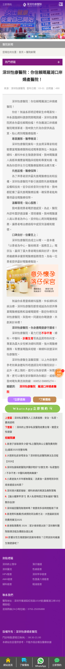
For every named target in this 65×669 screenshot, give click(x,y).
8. (6, 514)
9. (6, 525)
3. (6, 467)
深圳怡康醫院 (28, 386)
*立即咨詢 (19, 399)
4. (6, 479)
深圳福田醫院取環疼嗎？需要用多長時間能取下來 (32, 508)
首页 (21, 52)
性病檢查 (37, 569)
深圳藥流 (7, 569)
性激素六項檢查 (40, 579)
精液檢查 (37, 584)
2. (6, 455)
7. (6, 508)
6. (6, 496)
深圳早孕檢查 (39, 574)
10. (6, 537)
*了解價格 (44, 399)
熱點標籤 (7, 558)
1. (6, 443)
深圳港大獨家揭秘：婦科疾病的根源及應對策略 (31, 490)
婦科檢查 (7, 584)
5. (6, 490)
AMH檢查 (7, 579)
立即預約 (7, 4)
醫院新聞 (31, 52)
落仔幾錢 (37, 564)
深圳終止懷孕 (9, 564)
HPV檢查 (7, 574)
